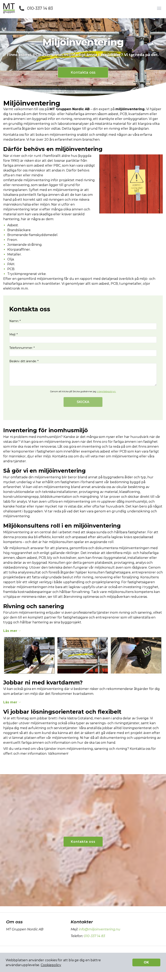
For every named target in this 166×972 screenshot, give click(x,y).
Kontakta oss (83, 72)
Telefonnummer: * (22, 348)
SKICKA (83, 402)
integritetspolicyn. (106, 391)
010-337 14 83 (40, 8)
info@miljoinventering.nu (99, 929)
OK (146, 962)
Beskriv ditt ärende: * (23, 361)
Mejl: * (13, 334)
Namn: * (15, 321)
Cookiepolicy (51, 965)
